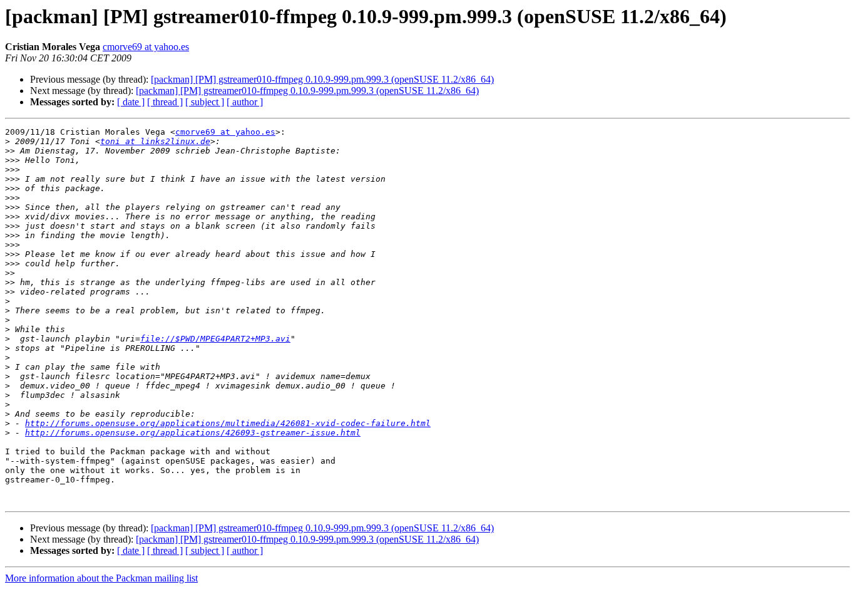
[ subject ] (204, 101)
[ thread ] (165, 101)
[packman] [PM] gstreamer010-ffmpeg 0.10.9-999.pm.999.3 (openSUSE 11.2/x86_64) (322, 79)
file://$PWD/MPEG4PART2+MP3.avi (215, 338)
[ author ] (245, 101)
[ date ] (131, 101)
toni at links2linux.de (155, 141)
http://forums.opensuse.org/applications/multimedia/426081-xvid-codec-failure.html (228, 423)
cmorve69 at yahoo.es (146, 46)
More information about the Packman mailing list (101, 578)
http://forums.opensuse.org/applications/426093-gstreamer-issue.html (193, 432)
